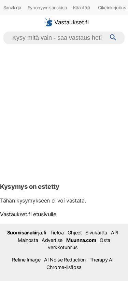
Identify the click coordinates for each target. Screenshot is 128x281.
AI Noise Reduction (65, 259)
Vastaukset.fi (70, 22)
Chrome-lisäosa (64, 267)
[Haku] (113, 38)
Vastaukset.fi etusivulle (28, 214)
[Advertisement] (64, 112)
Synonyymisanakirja (47, 7)
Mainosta (28, 240)
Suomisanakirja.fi (26, 232)
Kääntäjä (81, 7)
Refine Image (26, 259)
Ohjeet (75, 232)
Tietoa (57, 232)
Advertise (52, 240)
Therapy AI (101, 259)
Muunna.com (81, 240)
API (114, 232)
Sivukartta (96, 232)
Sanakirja (12, 7)
